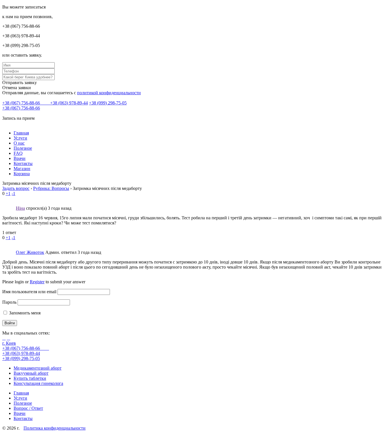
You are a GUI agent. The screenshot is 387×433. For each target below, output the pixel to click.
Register (37, 281)
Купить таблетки (30, 378)
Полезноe (23, 148)
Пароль (9, 302)
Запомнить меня (24, 312)
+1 (8, 193)
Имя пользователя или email (29, 291)
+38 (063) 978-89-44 (69, 102)
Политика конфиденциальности (55, 428)
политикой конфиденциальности (109, 92)
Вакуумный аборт (31, 373)
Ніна (20, 208)
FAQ (18, 153)
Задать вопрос (15, 188)
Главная (21, 132)
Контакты (23, 163)
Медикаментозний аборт (37, 368)
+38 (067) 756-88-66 (21, 102)
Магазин (22, 168)
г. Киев (9, 343)
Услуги (20, 138)
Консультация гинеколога (38, 383)
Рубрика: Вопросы (51, 188)
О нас (19, 143)
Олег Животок (30, 252)
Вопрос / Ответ (28, 408)
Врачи (19, 158)
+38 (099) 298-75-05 (108, 102)
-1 (13, 193)
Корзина (22, 173)
